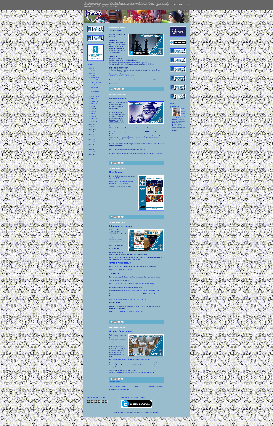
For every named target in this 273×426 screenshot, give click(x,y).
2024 (91, 73)
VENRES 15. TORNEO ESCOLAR (120, 263)
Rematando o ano (118, 98)
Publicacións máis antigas (155, 386)
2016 (91, 136)
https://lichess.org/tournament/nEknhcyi (136, 62)
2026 (91, 68)
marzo (93, 116)
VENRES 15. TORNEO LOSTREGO (120, 270)
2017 (91, 134)
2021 (91, 126)
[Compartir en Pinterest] (123, 89)
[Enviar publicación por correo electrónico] (111, 89)
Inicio (136, 386)
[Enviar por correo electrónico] (115, 89)
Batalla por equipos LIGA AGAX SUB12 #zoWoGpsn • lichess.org (129, 359)
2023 (91, 75)
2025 (91, 70)
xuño (92, 108)
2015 (91, 139)
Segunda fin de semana (121, 331)
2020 (91, 129)
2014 (91, 141)
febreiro (93, 118)
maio (92, 111)
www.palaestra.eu (148, 128)
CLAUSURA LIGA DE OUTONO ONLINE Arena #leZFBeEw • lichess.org (131, 284)
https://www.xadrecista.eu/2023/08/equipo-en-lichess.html (141, 290)
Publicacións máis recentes (118, 386)
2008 (91, 154)
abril (92, 113)
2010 (91, 151)
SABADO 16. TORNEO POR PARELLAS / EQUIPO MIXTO (127, 299)
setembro (94, 101)
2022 (91, 124)
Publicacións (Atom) (124, 389)
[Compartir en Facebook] (121, 89)
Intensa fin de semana (120, 226)
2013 (91, 144)
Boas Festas (115, 172)
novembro (94, 96)
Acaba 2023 (115, 30)
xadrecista (175, 107)
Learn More (178, 5)
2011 (91, 149)
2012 (91, 146)
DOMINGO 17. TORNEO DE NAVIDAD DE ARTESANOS (127, 312)
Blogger (156, 412)
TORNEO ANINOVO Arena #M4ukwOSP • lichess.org (125, 76)
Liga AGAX (118, 381)
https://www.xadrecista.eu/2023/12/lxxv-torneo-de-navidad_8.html (133, 372)
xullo (92, 106)
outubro (93, 98)
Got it (187, 5)
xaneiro (93, 121)
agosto (93, 103)
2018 (91, 132)
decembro (94, 78)
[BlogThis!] (117, 89)
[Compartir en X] (119, 89)
